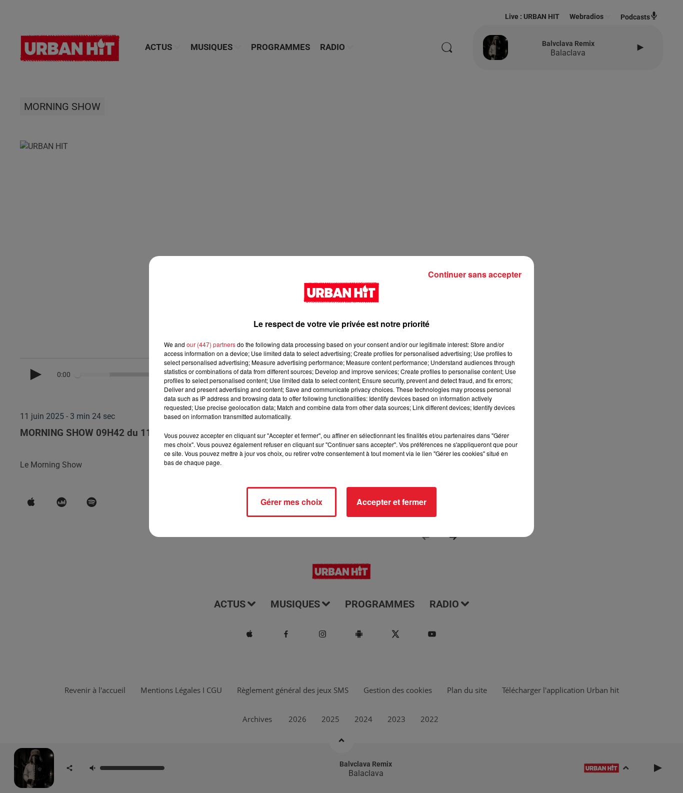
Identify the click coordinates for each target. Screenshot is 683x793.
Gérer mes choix (291, 502)
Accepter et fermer (391, 502)
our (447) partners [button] (211, 344)
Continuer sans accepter (475, 274)
